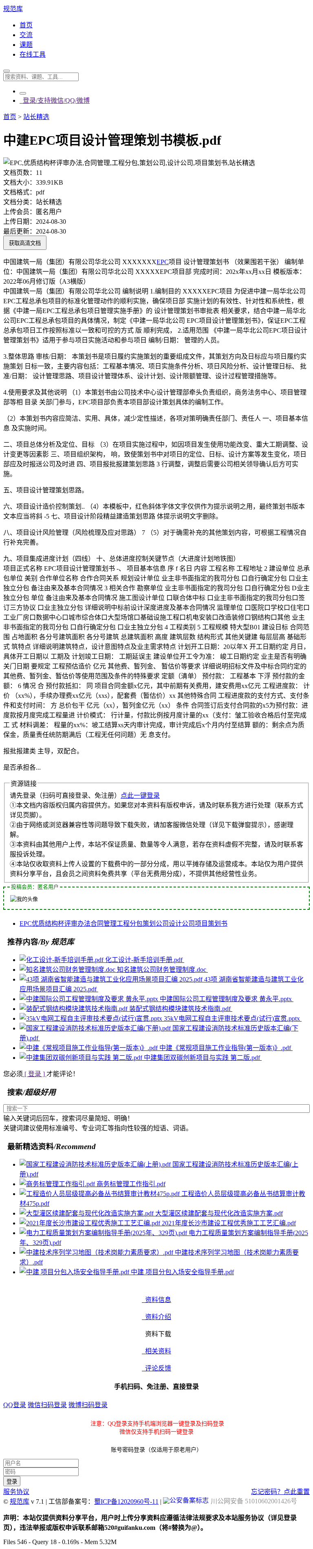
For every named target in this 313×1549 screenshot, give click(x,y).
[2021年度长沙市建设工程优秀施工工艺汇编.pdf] (91, 1223)
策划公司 (156, 923)
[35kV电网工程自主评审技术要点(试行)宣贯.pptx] (92, 1018)
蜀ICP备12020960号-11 (126, 1501)
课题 (26, 44)
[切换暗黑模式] (23, 93)
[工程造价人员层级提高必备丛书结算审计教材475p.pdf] (100, 1193)
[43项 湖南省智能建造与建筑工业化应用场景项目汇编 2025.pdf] (112, 979)
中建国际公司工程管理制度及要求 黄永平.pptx (226, 998)
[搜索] (6, 71)
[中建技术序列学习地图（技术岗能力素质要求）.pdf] (97, 1252)
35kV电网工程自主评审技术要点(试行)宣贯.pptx (233, 1018)
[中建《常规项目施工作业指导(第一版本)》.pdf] (89, 1047)
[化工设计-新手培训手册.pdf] (62, 959)
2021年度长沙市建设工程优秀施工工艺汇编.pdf (229, 1223)
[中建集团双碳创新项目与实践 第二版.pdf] (82, 1057)
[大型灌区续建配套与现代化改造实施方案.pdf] (87, 1213)
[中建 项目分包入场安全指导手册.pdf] (75, 1272)
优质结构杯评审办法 (61, 923)
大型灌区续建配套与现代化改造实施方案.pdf (219, 1213)
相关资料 (156, 1351)
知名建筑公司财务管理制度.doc (162, 969)
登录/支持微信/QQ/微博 (55, 100)
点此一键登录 (140, 795)
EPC (162, 261)
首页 (26, 25)
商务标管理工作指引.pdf (131, 1184)
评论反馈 (156, 1368)
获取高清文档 (25, 243)
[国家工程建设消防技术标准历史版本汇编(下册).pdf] (96, 1028)
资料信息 (156, 1299)
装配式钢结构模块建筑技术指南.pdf (180, 1008)
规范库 (13, 8)
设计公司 (182, 923)
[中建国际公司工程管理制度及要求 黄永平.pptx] (90, 998)
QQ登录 (14, 1404)
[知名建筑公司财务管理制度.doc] (68, 969)
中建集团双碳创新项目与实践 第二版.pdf (203, 1057)
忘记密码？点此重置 (280, 1491)
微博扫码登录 (88, 1404)
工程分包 (130, 923)
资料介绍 (156, 1316)
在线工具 (33, 54)
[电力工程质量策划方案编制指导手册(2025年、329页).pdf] (104, 1232)
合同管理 (103, 923)
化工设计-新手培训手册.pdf (144, 959)
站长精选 (36, 116)
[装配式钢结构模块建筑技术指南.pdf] (74, 1008)
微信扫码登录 (47, 1404)
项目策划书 (211, 923)
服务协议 (16, 1491)
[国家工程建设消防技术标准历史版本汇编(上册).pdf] (96, 1164)
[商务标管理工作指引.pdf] (58, 1184)
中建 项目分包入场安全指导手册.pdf (182, 1272)
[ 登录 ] (34, 1073)
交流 (26, 34)
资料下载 (156, 1334)
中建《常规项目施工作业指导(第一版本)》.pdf (226, 1047)
